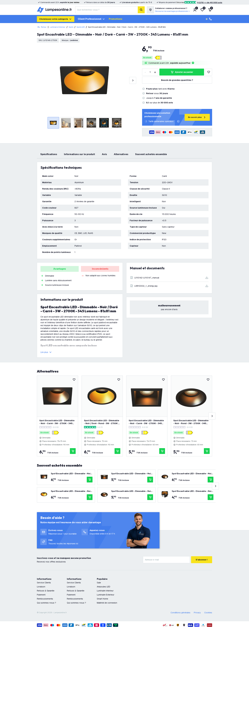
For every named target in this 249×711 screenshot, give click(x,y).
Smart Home (102, 598)
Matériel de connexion (107, 602)
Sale (99, 582)
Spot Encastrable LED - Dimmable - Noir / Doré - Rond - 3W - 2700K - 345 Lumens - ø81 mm (101, 422)
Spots (71, 27)
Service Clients (44, 582)
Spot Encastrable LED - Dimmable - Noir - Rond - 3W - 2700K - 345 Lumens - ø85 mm (191, 422)
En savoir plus (195, 117)
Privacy (197, 612)
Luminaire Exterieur (105, 594)
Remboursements (45, 598)
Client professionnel (89, 18)
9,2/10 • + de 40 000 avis (209, 2)
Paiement (41, 594)
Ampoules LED (103, 586)
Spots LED (81, 27)
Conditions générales (180, 612)
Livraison (41, 586)
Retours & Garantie (45, 590)
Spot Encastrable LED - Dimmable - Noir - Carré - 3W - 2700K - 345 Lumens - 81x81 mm (56, 422)
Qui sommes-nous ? (46, 602)
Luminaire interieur (105, 590)
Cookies (208, 612)
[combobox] (106, 9)
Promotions (115, 18)
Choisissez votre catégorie (53, 19)
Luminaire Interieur (57, 27)
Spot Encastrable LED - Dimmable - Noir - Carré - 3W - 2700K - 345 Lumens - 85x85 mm (146, 422)
